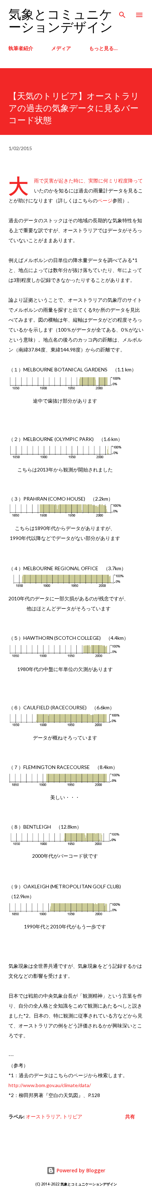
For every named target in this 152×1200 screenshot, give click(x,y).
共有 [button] (130, 1116)
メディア (61, 48)
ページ (105, 200)
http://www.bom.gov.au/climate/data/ (49, 1085)
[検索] (122, 13)
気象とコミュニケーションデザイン (60, 21)
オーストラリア (43, 1116)
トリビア (72, 1116)
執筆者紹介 (20, 48)
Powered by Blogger (80, 1170)
